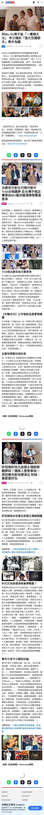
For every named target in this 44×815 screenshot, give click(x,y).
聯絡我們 (5, 792)
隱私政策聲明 (6, 800)
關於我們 (5, 796)
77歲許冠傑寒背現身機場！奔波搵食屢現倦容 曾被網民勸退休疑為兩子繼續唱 (21, 728)
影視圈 (4, 203)
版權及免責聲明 (27, 792)
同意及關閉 (35, 808)
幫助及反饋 (25, 796)
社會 (3, 46)
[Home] (10, 2)
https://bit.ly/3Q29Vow (17, 144)
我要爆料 (25, 800)
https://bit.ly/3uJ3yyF (28, 136)
